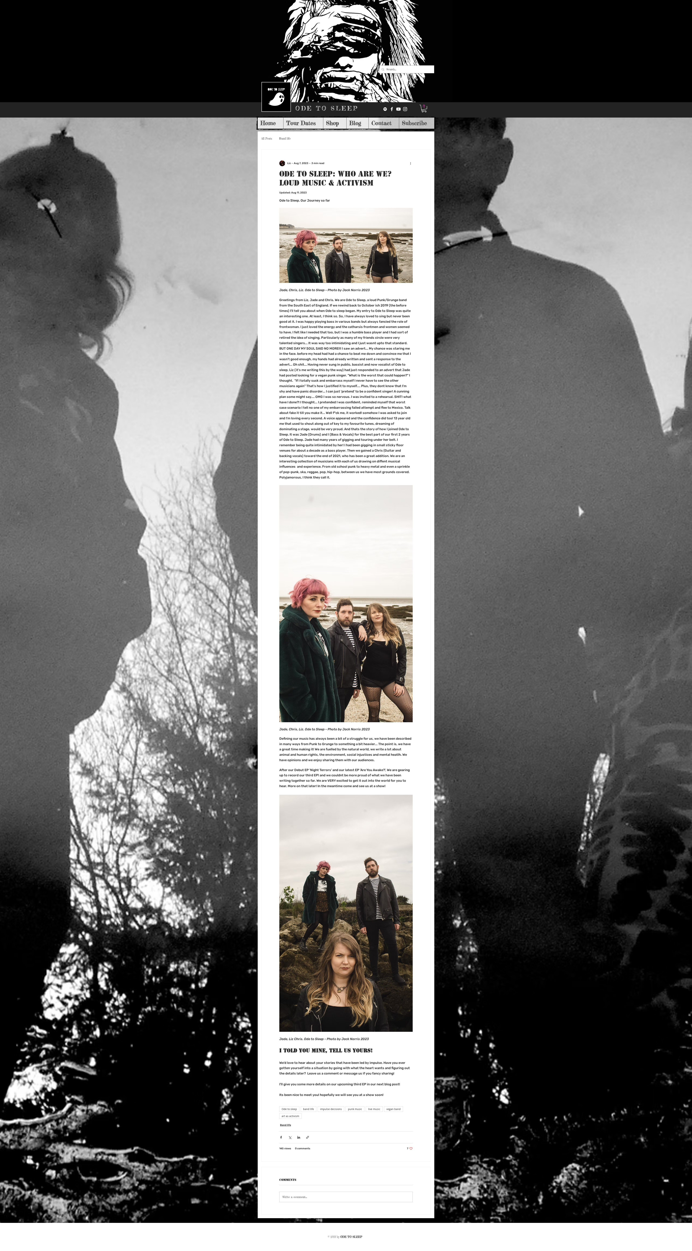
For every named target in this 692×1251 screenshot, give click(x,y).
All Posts (266, 138)
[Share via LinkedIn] (298, 1137)
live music (374, 1109)
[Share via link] (307, 1137)
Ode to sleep (289, 1109)
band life (308, 1109)
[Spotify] (385, 109)
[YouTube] (398, 109)
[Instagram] (405, 109)
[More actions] (410, 163)
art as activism (290, 1116)
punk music (355, 1109)
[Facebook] (391, 109)
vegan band (393, 1109)
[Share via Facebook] (281, 1137)
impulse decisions (331, 1109)
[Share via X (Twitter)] (290, 1137)
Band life (285, 138)
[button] (424, 108)
